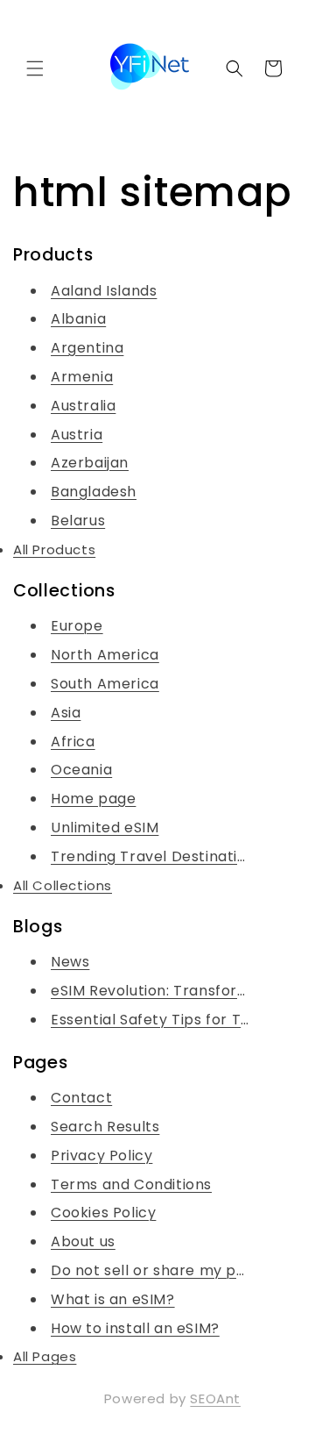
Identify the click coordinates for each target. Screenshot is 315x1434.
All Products (54, 549)
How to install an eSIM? (135, 1328)
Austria (76, 434)
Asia (65, 713)
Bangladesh (93, 492)
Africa (73, 741)
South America (105, 684)
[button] (35, 68)
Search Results (105, 1127)
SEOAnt (215, 1398)
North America (105, 655)
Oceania (81, 770)
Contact (81, 1098)
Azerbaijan (90, 463)
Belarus (78, 520)
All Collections (62, 885)
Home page (93, 798)
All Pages (44, 1356)
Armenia (82, 377)
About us (83, 1241)
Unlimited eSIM (104, 827)
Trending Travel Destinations (157, 856)
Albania (78, 319)
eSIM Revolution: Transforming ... (169, 991)
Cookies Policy (103, 1212)
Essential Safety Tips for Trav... (163, 1020)
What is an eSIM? (113, 1299)
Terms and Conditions (131, 1184)
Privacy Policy (101, 1155)
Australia (83, 406)
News (70, 962)
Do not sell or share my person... (169, 1270)
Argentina (87, 348)
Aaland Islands (104, 291)
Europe (77, 626)
